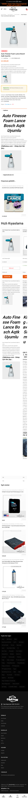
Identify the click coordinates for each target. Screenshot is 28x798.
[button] (25, 24)
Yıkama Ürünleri (22, 96)
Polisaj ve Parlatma (6, 666)
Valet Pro (4, 678)
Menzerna (18, 654)
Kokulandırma (5, 654)
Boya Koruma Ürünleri (6, 642)
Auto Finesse (8, 95)
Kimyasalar (11, 651)
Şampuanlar (22, 686)
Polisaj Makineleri (21, 663)
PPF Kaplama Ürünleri (6, 669)
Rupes (14, 669)
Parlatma (19, 657)
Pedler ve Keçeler (10, 660)
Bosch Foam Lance (11, 99)
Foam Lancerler (15, 95)
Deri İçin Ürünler (5, 645)
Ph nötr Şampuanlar (20, 660)
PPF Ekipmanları (15, 666)
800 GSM (4, 524)
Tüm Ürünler (10, 14)
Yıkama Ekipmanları (14, 96)
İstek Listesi (24, 796)
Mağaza (3, 796)
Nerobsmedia (12, 784)
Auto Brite (4, 186)
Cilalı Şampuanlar (5, 559)
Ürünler (3, 715)
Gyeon (3, 648)
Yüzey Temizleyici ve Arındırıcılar (8, 681)
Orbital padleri (12, 657)
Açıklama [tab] (5, 110)
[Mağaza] (3, 795)
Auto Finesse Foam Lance (14, 98)
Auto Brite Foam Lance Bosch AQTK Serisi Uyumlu (12, 187)
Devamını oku (7, 276)
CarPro (14, 642)
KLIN (10, 524)
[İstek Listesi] (24, 795)
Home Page (3, 14)
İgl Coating (4, 686)
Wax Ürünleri (10, 678)
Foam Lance (17, 99)
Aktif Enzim (4, 490)
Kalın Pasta (4, 651)
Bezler (7, 524)
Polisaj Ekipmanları (11, 663)
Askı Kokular (9, 639)
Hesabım (10, 796)
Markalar (21, 95)
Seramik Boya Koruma (6, 672)
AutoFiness (6, 58)
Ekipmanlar (19, 645)
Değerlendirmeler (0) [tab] (8, 175)
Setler (15, 672)
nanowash (4, 657)
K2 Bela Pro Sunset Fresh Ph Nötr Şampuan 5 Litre (12, 492)
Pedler (3, 660)
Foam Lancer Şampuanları (12, 490)
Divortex (12, 645)
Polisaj (3, 663)
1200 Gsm (4, 595)
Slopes (3, 675)
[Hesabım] (10, 795)
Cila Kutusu (21, 642)
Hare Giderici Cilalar (11, 648)
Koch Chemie (19, 651)
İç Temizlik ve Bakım (13, 686)
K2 (17, 490)
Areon (3, 639)
